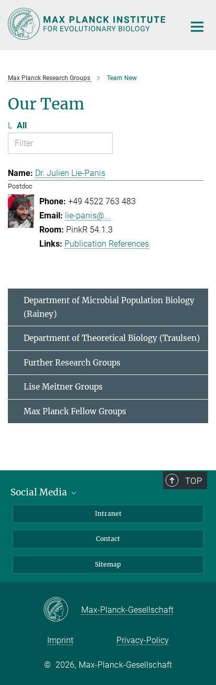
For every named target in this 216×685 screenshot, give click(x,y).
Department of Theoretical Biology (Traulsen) (112, 338)
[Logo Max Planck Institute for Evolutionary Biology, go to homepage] (88, 24)
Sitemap (108, 564)
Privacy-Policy (142, 640)
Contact (108, 539)
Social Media (39, 492)
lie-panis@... (88, 215)
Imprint (60, 640)
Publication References (106, 244)
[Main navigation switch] (197, 26)
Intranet (108, 513)
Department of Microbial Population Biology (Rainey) (109, 307)
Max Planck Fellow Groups (75, 411)
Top (193, 481)
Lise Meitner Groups (63, 387)
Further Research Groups (72, 363)
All (22, 125)
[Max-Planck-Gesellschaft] (62, 610)
